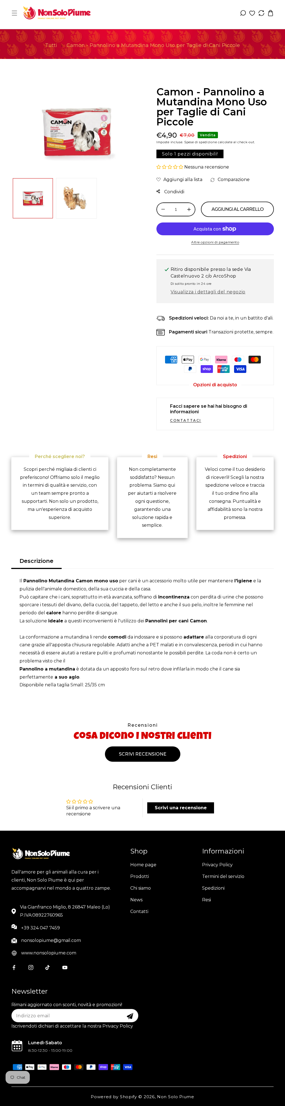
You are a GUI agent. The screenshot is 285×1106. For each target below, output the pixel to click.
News (136, 899)
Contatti (139, 911)
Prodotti (139, 876)
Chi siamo (140, 888)
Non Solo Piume (175, 1096)
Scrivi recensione (142, 754)
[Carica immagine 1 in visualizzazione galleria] (33, 198)
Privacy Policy (217, 864)
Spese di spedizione (200, 142)
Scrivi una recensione (181, 807)
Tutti (51, 45)
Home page (143, 864)
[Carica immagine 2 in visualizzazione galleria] (76, 198)
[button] (14, 13)
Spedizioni (213, 888)
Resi (206, 899)
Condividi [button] (173, 191)
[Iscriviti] (130, 1016)
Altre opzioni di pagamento (215, 242)
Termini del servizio (223, 876)
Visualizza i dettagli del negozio (208, 292)
